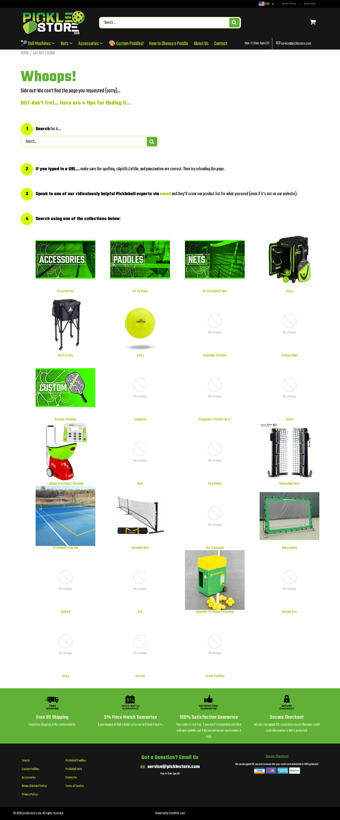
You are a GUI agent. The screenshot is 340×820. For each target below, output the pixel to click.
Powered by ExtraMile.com (170, 813)
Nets (65, 44)
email (165, 194)
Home (25, 53)
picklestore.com (31, 813)
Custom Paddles (30, 769)
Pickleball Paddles (75, 760)
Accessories (89, 44)
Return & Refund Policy (34, 786)
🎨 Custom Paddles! (126, 44)
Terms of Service (74, 786)
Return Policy (289, 3)
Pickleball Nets (73, 769)
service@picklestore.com (296, 43)
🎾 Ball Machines (36, 44)
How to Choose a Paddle (168, 44)
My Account (310, 3)
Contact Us (71, 777)
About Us (201, 44)
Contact (220, 44)
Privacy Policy (30, 794)
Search (26, 760)
